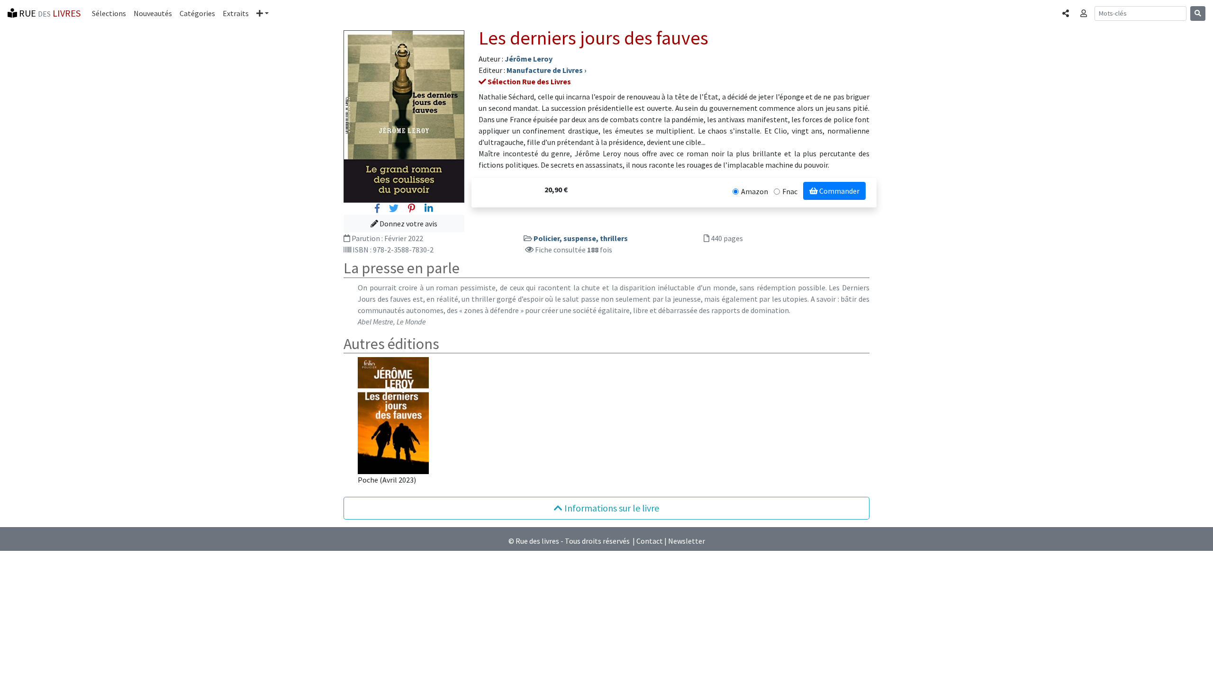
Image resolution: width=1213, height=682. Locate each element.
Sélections (109, 13)
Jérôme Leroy (528, 58)
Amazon (754, 191)
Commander (839, 191)
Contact (649, 541)
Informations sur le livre (610, 508)
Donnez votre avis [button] (407, 223)
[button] (262, 13)
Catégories (197, 13)
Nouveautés (153, 13)
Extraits (236, 13)
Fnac (789, 191)
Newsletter (686, 541)
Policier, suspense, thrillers (581, 238)
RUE (49, 13)
